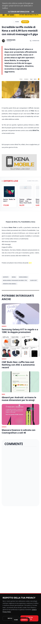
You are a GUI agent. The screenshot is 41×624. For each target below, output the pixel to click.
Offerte (25, 21)
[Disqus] (20, 476)
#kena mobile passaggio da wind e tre (15, 280)
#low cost (33, 280)
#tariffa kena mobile (9, 284)
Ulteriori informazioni (18, 12)
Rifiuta (11, 618)
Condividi (35, 40)
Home (16, 21)
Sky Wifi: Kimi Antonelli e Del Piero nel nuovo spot (29, 15)
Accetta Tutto (29, 618)
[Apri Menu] (3, 15)
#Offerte (5, 277)
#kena (14, 277)
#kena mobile (23, 277)
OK (32, 12)
